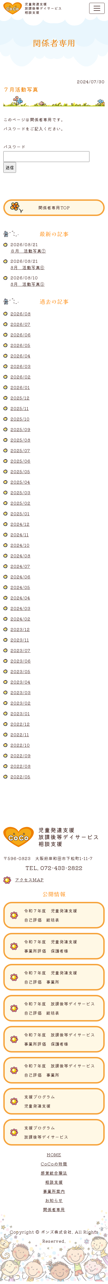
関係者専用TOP (54, 207)
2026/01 (20, 387)
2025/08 (20, 440)
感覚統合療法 (54, 1173)
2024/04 (20, 598)
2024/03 (20, 608)
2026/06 (21, 335)
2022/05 (20, 776)
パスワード (14, 147)
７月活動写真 (20, 89)
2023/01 (20, 713)
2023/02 (21, 703)
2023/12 (20, 629)
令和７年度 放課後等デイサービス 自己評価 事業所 (61, 1070)
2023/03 (21, 692)
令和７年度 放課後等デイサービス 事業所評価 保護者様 (61, 1039)
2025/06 (20, 461)
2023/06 (21, 661)
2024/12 (20, 524)
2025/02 (20, 503)
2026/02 (21, 377)
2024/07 (20, 566)
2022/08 (21, 766)
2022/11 (20, 734)
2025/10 (20, 419)
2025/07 (20, 450)
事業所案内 (54, 1191)
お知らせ (54, 1200)
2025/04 (20, 482)
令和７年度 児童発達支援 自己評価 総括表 (64, 915)
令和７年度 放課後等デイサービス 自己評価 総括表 (61, 1008)
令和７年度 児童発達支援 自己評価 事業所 (61, 977)
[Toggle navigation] (97, 8)
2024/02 (20, 619)
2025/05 (20, 471)
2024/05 (20, 587)
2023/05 (20, 671)
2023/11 (20, 640)
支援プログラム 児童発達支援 (64, 1101)
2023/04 (20, 682)
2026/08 (21, 314)
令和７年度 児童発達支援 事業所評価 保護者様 (61, 946)
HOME (54, 1154)
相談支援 (54, 1182)
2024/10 (20, 545)
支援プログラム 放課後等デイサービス (64, 1132)
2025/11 (20, 408)
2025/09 (20, 429)
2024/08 (20, 556)
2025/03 (20, 492)
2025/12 (20, 398)
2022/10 (20, 745)
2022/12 (20, 724)
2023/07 (20, 650)
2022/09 (21, 755)
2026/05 (20, 345)
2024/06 (20, 577)
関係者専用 (54, 1209)
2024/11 (20, 534)
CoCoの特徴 (54, 1164)
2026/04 (20, 356)
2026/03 (21, 366)
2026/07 (20, 324)
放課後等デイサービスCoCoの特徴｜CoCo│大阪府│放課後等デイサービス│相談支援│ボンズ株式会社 (32, 8)
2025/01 (20, 513)
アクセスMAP (29, 879)
